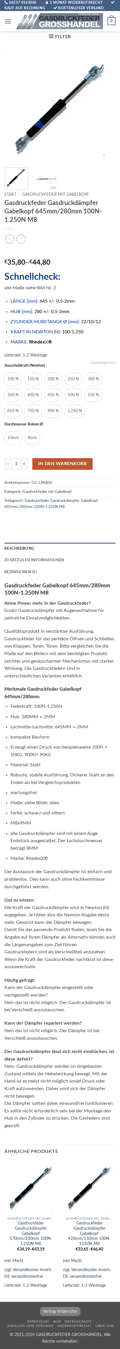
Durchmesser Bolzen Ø (23, 424)
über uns (104, 1326)
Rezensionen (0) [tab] (20, 572)
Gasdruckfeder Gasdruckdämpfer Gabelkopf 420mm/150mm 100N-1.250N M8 (89, 1233)
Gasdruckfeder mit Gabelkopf (55, 195)
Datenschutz (78, 1321)
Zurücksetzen (103, 363)
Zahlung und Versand (30, 1326)
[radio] (13, 379)
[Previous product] (20, 238)
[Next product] (9, 238)
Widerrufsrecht (74, 1326)
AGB (57, 1321)
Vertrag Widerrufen (60, 1311)
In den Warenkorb (62, 464)
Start (10, 195)
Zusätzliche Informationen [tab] (34, 560)
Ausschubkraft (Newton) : (25, 366)
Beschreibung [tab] (19, 548)
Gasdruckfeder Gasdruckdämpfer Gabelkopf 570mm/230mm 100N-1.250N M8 (31, 1233)
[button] (7, 21)
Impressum (38, 1321)
